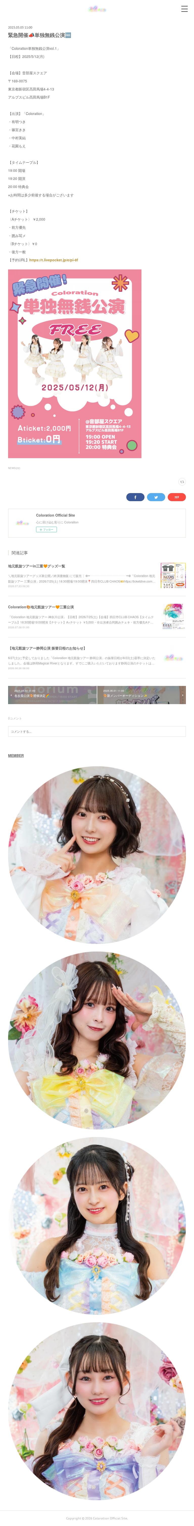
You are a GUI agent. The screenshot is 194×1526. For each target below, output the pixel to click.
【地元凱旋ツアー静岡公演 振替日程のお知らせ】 (47, 648)
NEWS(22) (14, 468)
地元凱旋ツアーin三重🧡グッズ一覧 (36, 565)
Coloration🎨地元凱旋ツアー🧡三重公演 (41, 606)
